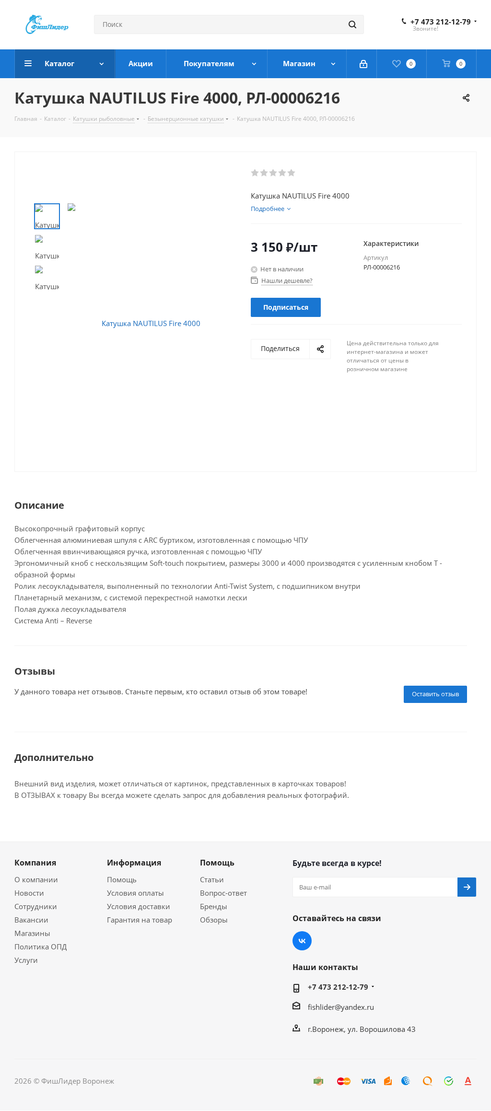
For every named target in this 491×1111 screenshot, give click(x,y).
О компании (36, 879)
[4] (282, 173)
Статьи (212, 879)
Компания (35, 862)
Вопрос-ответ (223, 893)
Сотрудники (35, 906)
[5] (291, 173)
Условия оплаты (135, 893)
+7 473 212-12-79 (440, 21)
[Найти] (352, 24)
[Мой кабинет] (364, 63)
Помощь (122, 879)
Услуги (26, 960)
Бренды (213, 906)
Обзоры (214, 919)
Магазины (32, 933)
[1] (255, 173)
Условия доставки (138, 906)
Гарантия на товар (139, 919)
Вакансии (31, 919)
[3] (273, 173)
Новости (29, 893)
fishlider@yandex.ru (341, 1007)
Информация (134, 862)
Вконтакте (302, 940)
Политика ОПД (40, 946)
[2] (264, 173)
